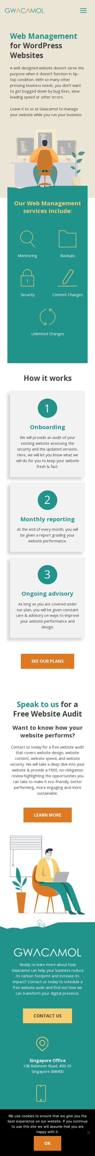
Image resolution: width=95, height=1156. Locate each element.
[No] (88, 1132)
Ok (47, 1143)
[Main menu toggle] (83, 10)
